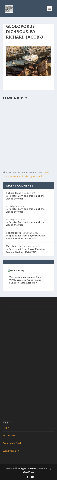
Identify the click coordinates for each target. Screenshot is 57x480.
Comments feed (12, 443)
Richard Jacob (13, 192)
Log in (6, 427)
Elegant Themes (27, 468)
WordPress (28, 472)
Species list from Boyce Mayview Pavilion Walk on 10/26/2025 (25, 237)
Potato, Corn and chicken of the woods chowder (25, 197)
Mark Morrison (14, 246)
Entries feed (9, 435)
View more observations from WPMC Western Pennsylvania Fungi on (25, 280)
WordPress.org (11, 450)
